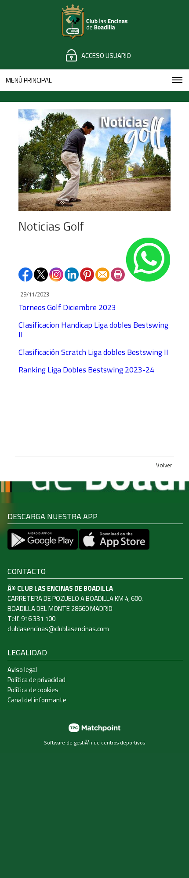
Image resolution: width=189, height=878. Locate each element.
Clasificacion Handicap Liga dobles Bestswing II (93, 329)
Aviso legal (22, 670)
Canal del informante (36, 700)
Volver (164, 465)
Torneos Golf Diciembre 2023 (67, 307)
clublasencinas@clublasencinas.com (58, 629)
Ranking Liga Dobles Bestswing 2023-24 (86, 370)
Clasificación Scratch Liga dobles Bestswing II (93, 352)
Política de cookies (32, 690)
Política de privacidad (36, 680)
